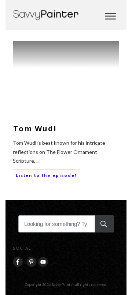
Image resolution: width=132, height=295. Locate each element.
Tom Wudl (35, 128)
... (38, 161)
